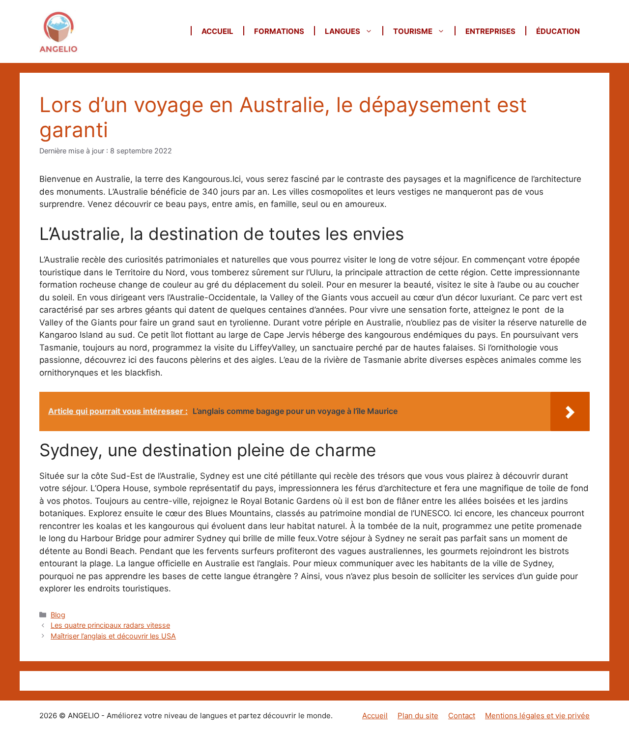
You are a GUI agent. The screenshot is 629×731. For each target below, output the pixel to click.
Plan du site (418, 715)
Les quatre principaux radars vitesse (110, 625)
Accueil (217, 31)
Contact (461, 715)
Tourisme (412, 31)
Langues (342, 31)
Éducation (558, 31)
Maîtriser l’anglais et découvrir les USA (113, 636)
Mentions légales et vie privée (537, 715)
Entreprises (490, 31)
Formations (279, 31)
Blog (58, 615)
